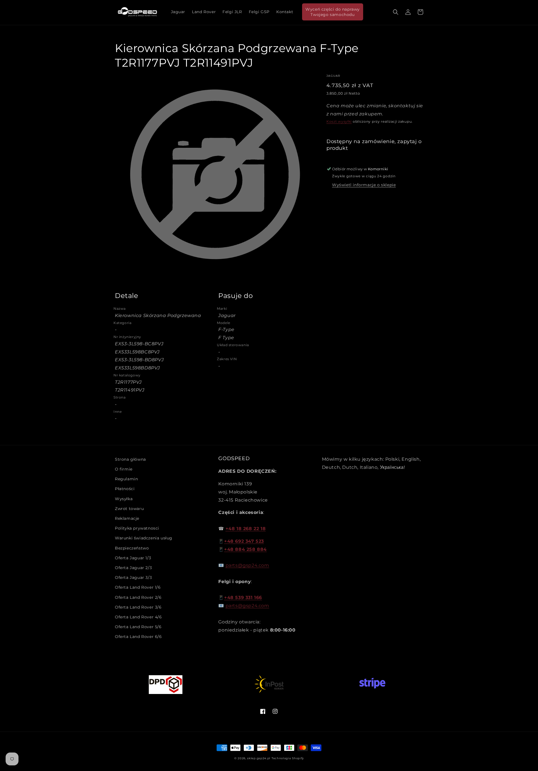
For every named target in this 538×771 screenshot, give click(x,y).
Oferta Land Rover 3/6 (138, 607)
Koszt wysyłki (339, 121)
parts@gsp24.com (247, 565)
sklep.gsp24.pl (259, 758)
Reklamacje (127, 518)
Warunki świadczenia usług (143, 538)
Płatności (124, 488)
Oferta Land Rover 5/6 (138, 626)
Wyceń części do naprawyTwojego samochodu (332, 12)
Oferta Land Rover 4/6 (138, 616)
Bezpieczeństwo (132, 548)
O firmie (124, 469)
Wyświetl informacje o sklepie (364, 184)
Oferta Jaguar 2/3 (133, 567)
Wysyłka (124, 498)
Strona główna (130, 459)
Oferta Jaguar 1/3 (133, 557)
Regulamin (126, 478)
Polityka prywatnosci (137, 528)
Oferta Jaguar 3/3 (133, 577)
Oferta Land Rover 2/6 (138, 597)
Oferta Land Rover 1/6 (138, 587)
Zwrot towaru (129, 508)
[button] (395, 12)
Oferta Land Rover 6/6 (138, 636)
